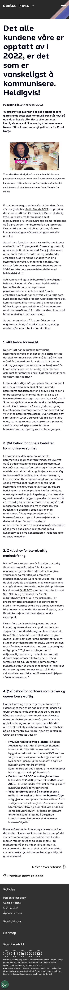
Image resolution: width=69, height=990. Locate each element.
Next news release (47, 867)
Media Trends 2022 (36, 209)
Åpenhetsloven (12, 913)
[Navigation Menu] (63, 6)
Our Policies (10, 908)
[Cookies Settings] (5, 984)
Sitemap (9, 933)
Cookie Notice (12, 903)
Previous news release (25, 876)
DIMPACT (26, 590)
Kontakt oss (12, 921)
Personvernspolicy (14, 898)
